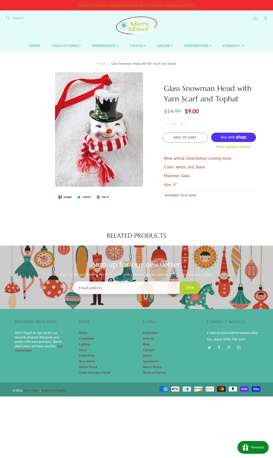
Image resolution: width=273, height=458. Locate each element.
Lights (137, 45)
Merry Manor (31, 390)
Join (190, 287)
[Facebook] (219, 347)
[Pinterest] (228, 347)
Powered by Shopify (53, 390)
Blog (146, 344)
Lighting (84, 344)
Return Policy (152, 367)
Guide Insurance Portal (94, 372)
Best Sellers (87, 361)
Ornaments (104, 45)
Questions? (151, 361)
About (147, 355)
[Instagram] (238, 347)
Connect (232, 45)
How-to (148, 338)
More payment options (233, 146)
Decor (164, 45)
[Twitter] (209, 347)
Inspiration (196, 45)
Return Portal (88, 367)
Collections (65, 45)
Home (35, 45)
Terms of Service (154, 372)
